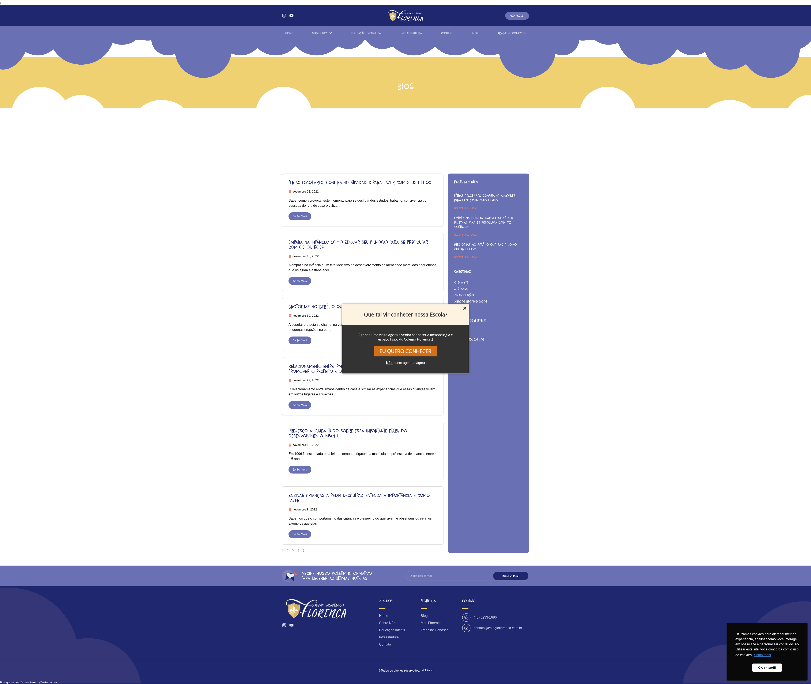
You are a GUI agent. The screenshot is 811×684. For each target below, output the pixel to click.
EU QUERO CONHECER (405, 350)
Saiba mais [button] (762, 655)
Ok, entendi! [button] (767, 667)
